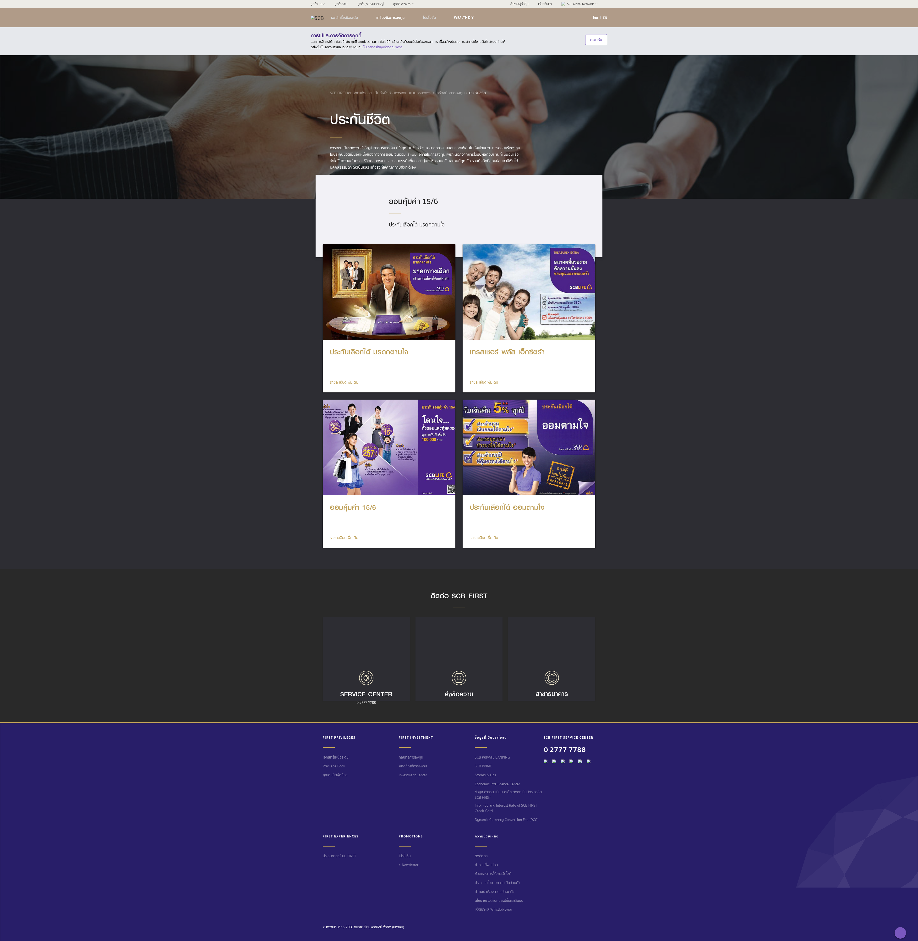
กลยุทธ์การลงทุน (411, 757)
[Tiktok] (563, 760)
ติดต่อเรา (481, 856)
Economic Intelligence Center (497, 784)
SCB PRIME (483, 766)
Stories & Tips (485, 775)
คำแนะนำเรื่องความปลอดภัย (494, 891)
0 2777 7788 (565, 749)
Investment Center (413, 775)
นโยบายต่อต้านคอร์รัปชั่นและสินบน (499, 900)
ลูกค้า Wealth (401, 4)
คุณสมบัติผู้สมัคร (335, 775)
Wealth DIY (464, 18)
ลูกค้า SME (341, 4)
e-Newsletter (409, 865)
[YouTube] (571, 760)
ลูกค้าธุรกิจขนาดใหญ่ (371, 4)
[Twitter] (580, 760)
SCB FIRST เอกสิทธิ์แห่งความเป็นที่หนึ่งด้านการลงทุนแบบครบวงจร (380, 93)
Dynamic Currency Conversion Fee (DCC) (506, 819)
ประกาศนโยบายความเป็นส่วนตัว (497, 883)
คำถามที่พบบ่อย (486, 865)
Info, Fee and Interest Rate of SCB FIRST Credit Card (506, 808)
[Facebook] (545, 760)
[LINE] (554, 760)
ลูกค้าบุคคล (318, 4)
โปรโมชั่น (429, 18)
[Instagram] (588, 760)
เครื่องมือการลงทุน (390, 18)
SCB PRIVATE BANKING (492, 757)
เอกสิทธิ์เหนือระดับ (344, 18)
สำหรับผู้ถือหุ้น (519, 4)
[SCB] (317, 18)
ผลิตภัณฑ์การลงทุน (413, 766)
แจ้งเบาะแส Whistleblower (493, 909)
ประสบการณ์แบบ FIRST (339, 856)
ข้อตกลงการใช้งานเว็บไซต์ (493, 873)
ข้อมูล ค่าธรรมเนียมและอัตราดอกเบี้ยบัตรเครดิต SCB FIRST (508, 794)
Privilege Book (334, 766)
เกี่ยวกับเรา (545, 4)
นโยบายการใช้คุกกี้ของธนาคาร (382, 47)
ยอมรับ (596, 39)
